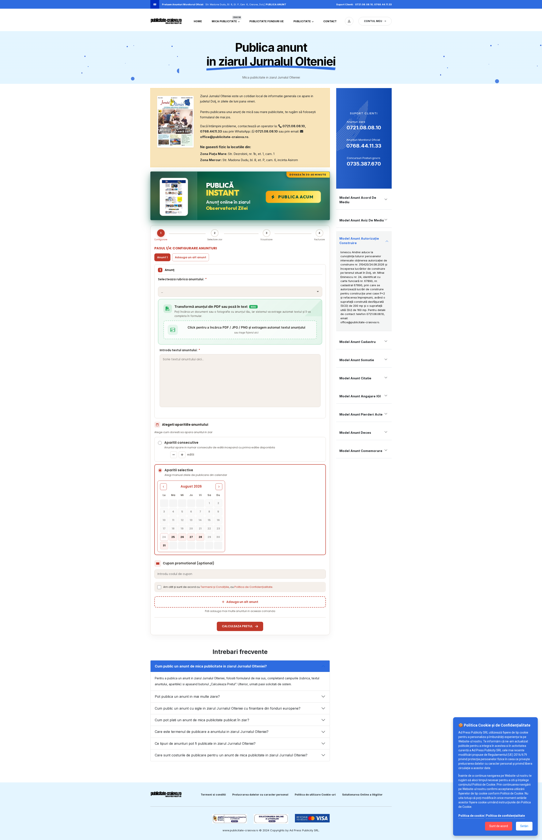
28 (200, 537)
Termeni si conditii (213, 794)
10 (164, 520)
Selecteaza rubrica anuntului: (182, 279)
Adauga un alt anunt (190, 257)
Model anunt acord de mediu (357, 200)
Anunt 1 (162, 257)
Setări (524, 826)
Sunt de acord (498, 826)
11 (173, 520)
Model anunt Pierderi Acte (361, 414)
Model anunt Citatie (355, 378)
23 (218, 528)
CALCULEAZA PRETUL (237, 626)
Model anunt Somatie (356, 360)
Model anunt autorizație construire (359, 240)
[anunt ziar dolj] (349, 21)
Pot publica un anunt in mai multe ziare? (187, 696)
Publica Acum (295, 196)
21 (200, 528)
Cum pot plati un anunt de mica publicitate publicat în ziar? (202, 720)
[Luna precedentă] (163, 486)
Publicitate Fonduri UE (266, 21)
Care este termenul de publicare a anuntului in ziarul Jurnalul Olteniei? (211, 731)
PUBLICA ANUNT (276, 4)
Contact (330, 21)
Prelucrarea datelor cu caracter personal (260, 794)
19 (182, 528)
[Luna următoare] (219, 486)
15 (209, 520)
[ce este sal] (271, 819)
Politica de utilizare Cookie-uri (315, 794)
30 (218, 537)
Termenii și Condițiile (214, 587)
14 (200, 520)
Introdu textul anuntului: (180, 350)
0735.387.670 (364, 164)
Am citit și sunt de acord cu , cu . (218, 587)
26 (182, 537)
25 (173, 537)
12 (182, 520)
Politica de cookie (471, 815)
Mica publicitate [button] (226, 20)
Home (198, 21)
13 (191, 520)
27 (191, 537)
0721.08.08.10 (364, 4)
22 (209, 528)
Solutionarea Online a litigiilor (362, 794)
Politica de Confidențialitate (253, 587)
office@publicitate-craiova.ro (359, 322)
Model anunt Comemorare (360, 451)
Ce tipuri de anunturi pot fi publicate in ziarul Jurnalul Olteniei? (205, 743)
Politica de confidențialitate (505, 815)
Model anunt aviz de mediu (361, 220)
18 (173, 528)
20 (191, 528)
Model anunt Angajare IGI (360, 396)
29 (209, 537)
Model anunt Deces (355, 433)
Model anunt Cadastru (357, 342)
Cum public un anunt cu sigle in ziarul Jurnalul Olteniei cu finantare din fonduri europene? (227, 708)
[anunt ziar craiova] (166, 21)
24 (164, 537)
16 (218, 520)
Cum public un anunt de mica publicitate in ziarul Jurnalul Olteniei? (211, 666)
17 (164, 528)
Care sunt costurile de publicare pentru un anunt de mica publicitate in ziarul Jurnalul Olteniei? (231, 755)
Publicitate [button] (302, 21)
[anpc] (229, 818)
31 (164, 545)
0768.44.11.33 (383, 4)
